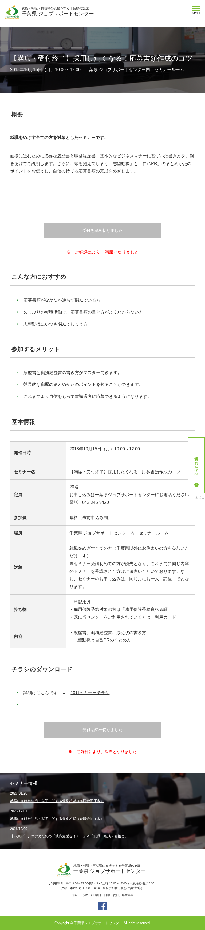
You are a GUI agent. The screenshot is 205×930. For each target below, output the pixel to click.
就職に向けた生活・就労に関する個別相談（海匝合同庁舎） (57, 801)
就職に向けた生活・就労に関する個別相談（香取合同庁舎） (57, 819)
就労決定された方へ (196, 463)
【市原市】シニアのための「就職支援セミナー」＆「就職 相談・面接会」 (69, 836)
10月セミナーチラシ (89, 692)
